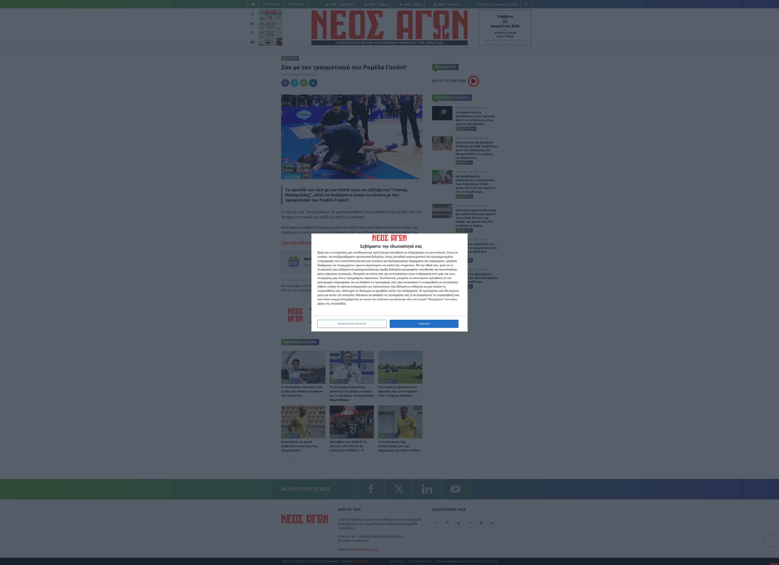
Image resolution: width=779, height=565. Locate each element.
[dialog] (389, 283)
